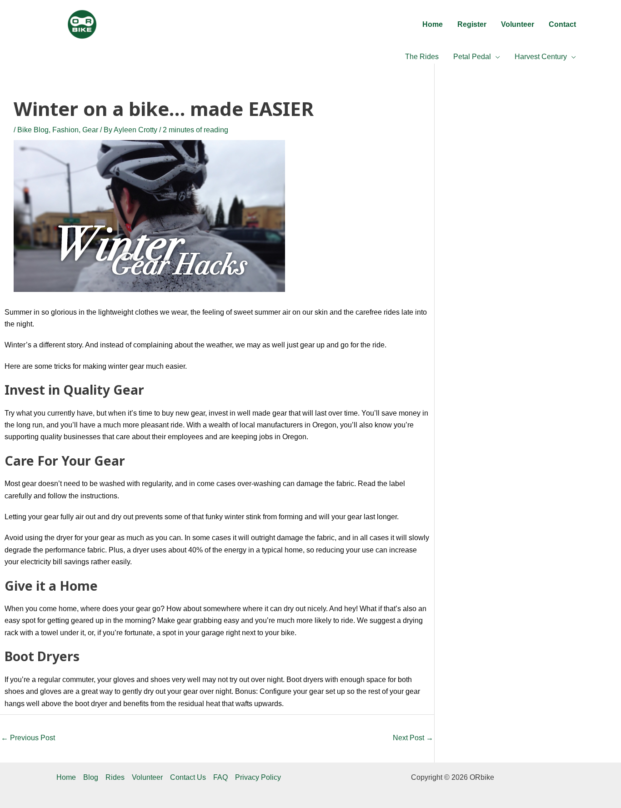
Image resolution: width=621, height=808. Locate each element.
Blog (90, 777)
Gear (90, 130)
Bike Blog (33, 130)
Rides (115, 777)
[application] (495, 57)
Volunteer (147, 777)
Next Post (413, 738)
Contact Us (188, 777)
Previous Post (28, 738)
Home (66, 777)
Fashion (65, 130)
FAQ (220, 777)
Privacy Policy (258, 777)
